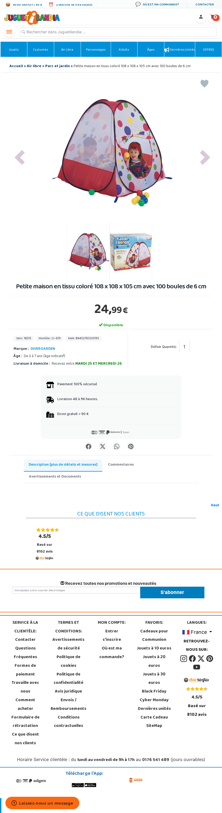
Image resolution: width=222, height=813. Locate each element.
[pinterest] (210, 659)
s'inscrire (112, 640)
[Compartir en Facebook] (88, 446)
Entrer (111, 631)
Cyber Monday (154, 700)
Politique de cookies (68, 661)
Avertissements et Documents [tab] (55, 477)
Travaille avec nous (25, 687)
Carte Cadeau (154, 717)
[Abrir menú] (9, 32)
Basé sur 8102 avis (45, 544)
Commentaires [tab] (121, 465)
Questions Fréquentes (25, 653)
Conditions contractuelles (68, 722)
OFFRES (208, 50)
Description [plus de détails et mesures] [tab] (63, 465)
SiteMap (154, 726)
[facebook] (192, 659)
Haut (215, 506)
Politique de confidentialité (68, 679)
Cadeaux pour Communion (154, 636)
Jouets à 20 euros (154, 661)
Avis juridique (68, 691)
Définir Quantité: (164, 347)
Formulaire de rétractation (25, 722)
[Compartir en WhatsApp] (117, 446)
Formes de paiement (25, 670)
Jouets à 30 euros (154, 679)
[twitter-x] (201, 659)
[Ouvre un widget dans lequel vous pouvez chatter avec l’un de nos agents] (42, 803)
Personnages (96, 50)
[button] (19, 157)
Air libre (67, 50)
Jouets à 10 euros (154, 648)
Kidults (124, 50)
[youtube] (197, 667)
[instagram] (184, 659)
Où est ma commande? (111, 653)
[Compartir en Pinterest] (131, 446)
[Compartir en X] (103, 446)
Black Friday (154, 691)
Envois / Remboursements (68, 704)
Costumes (40, 50)
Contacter (25, 640)
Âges (151, 50)
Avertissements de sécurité (68, 644)
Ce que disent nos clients (25, 739)
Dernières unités (182, 50)
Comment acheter (25, 704)
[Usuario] (201, 18)
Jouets (14, 50)
